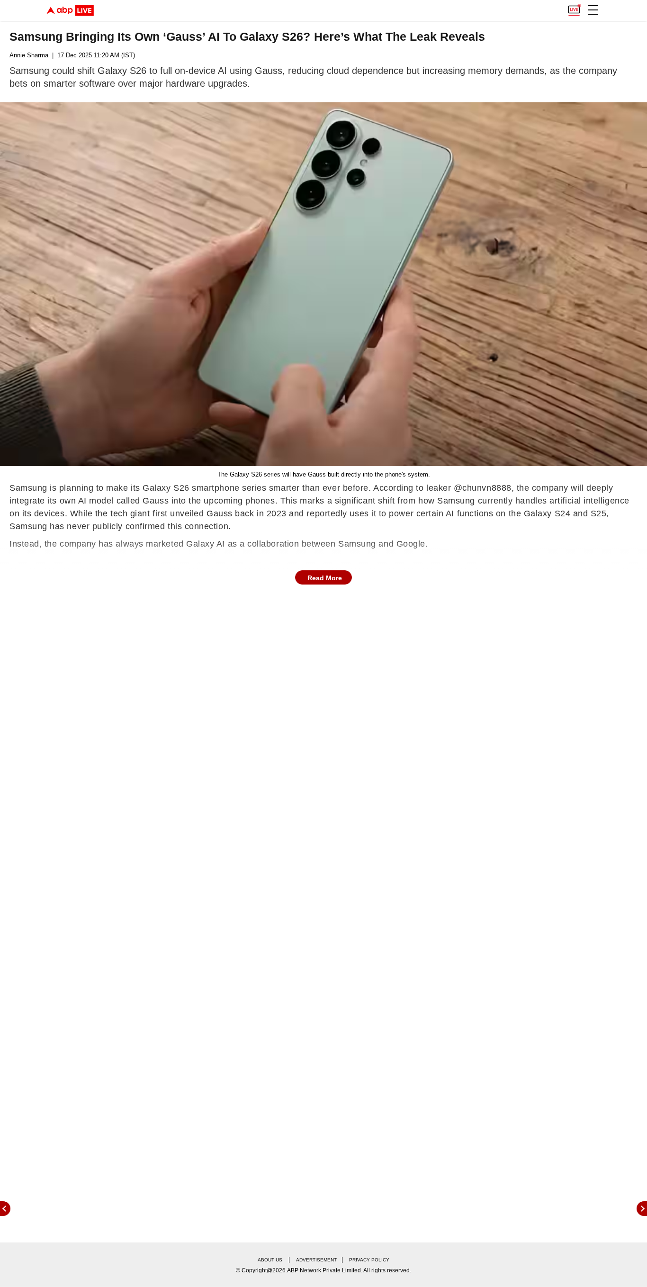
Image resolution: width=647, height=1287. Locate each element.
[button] (593, 10)
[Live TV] (574, 7)
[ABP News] (642, 1208)
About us (270, 1259)
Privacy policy (369, 1259)
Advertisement (316, 1259)
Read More (324, 578)
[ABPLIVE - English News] (70, 10)
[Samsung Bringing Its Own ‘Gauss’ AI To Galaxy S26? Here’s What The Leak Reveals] (323, 284)
